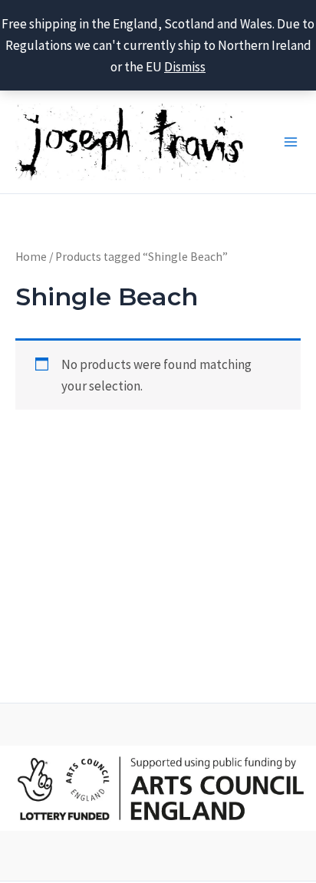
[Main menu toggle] (291, 142)
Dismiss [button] (185, 66)
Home (31, 256)
